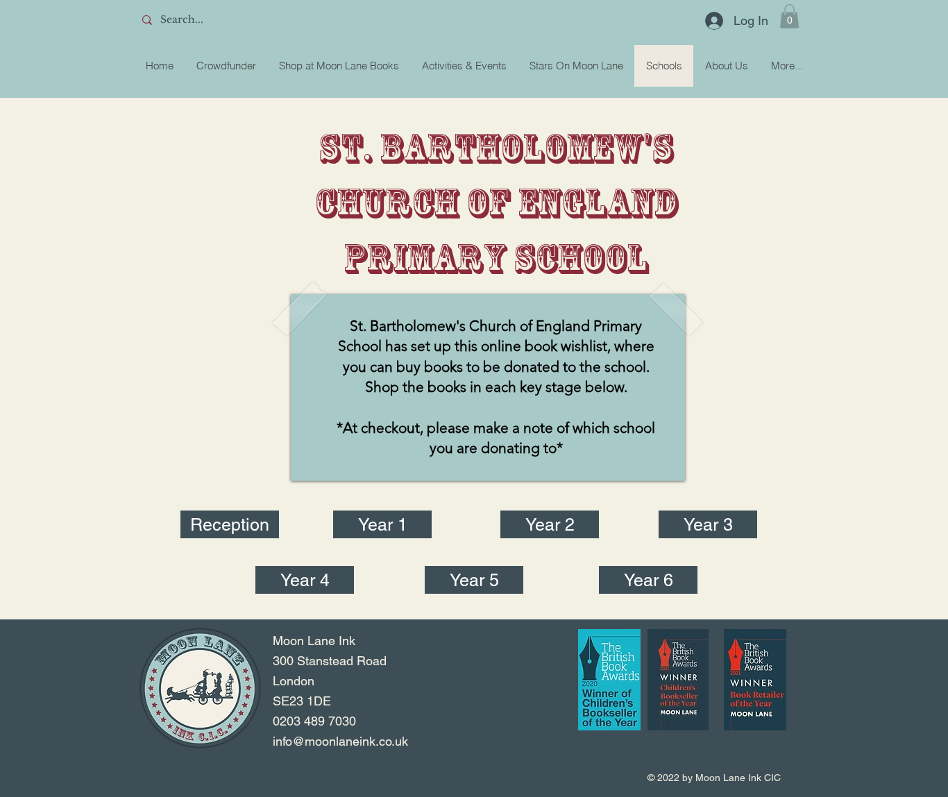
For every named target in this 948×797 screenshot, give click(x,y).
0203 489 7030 (314, 721)
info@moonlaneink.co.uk (340, 741)
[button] (789, 16)
